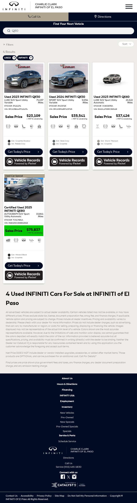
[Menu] (129, 7)
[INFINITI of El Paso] (32, 5)
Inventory (67, 407)
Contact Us (12, 495)
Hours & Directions (67, 384)
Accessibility (27, 495)
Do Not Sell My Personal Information (87, 495)
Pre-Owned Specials (67, 426)
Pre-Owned (67, 417)
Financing (67, 389)
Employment (67, 401)
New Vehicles (67, 412)
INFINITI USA (67, 395)
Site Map (60, 495)
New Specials (67, 422)
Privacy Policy (44, 495)
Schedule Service (67, 441)
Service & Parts (67, 435)
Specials (67, 431)
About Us (67, 378)
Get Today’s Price (19, 151)
